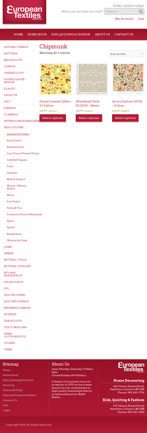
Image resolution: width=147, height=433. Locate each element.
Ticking (9, 343)
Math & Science (16, 179)
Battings (10, 53)
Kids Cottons (13, 127)
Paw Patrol (13, 201)
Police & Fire (14, 208)
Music (10, 195)
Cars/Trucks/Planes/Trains (20, 153)
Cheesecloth (14, 73)
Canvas (9, 66)
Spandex (10, 314)
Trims (8, 349)
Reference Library (17, 308)
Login (6, 410)
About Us (102, 34)
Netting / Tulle (15, 259)
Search (141, 11)
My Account (124, 18)
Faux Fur (10, 95)
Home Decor (37, 34)
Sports (11, 227)
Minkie (9, 253)
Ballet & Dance (15, 147)
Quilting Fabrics (16, 301)
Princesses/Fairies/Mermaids (20, 214)
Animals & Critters (18, 134)
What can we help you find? (82, 11)
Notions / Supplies (17, 266)
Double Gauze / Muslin (15, 81)
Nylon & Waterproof (13, 274)
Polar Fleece (13, 282)
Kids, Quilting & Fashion (70, 34)
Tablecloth (13, 320)
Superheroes (14, 234)
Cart (141, 18)
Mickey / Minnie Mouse (16, 187)
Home (18, 34)
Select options (52, 118)
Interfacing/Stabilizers (19, 121)
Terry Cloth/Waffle (15, 335)
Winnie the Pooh (17, 240)
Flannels (11, 114)
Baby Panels (14, 140)
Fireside (10, 108)
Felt (7, 101)
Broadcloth (13, 60)
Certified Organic (17, 160)
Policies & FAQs (13, 390)
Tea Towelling (15, 327)
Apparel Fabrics (16, 47)
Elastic (9, 88)
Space (10, 221)
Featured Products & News (19, 395)
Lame (8, 247)
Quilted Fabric (15, 295)
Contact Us (124, 34)
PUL (6, 288)
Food (10, 166)
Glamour (12, 172)
